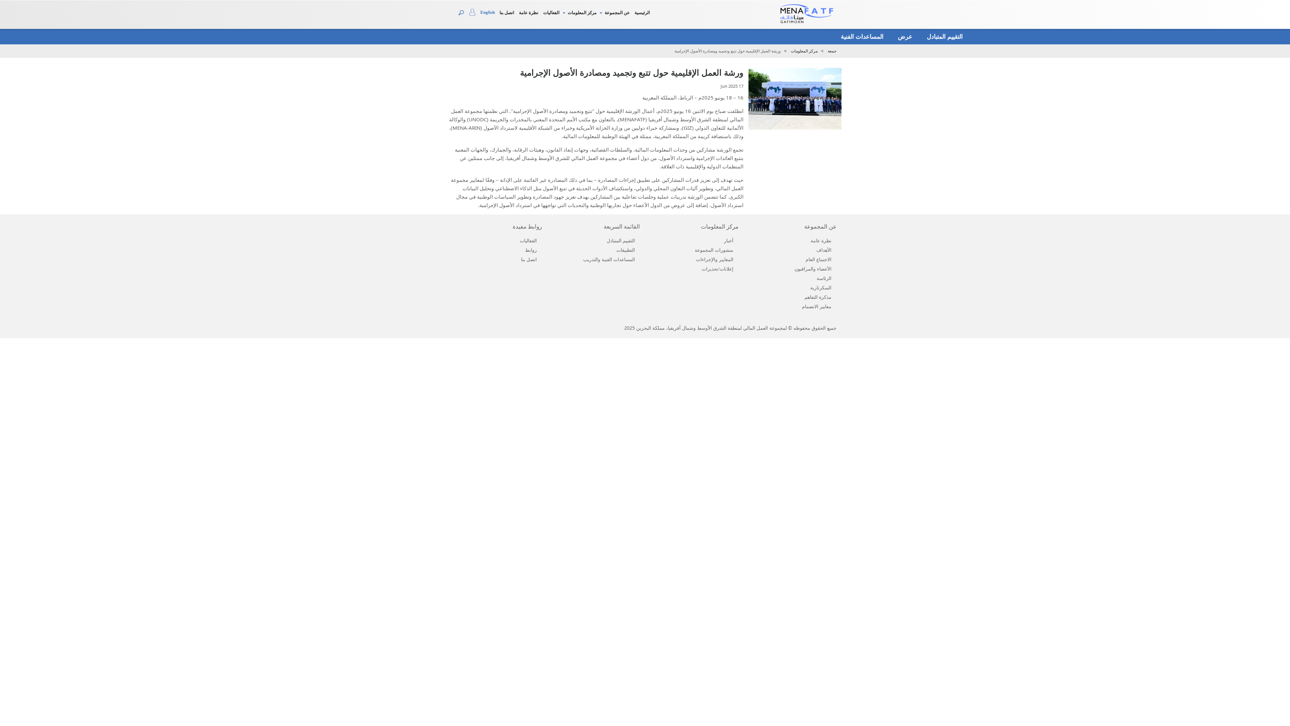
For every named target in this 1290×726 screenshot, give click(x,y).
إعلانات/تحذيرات (717, 269)
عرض (904, 36)
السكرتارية (820, 287)
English (487, 12)
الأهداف (823, 250)
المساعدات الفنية (861, 36)
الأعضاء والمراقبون (812, 269)
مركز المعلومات (582, 12)
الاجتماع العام (818, 259)
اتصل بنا (507, 12)
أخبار (728, 240)
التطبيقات (625, 250)
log (475, 13)
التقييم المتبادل (944, 36)
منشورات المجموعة (714, 250)
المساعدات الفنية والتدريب (609, 259)
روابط (531, 250)
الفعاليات (551, 12)
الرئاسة (824, 278)
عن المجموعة (617, 12)
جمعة (832, 51)
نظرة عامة (529, 12)
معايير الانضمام (816, 306)
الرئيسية (642, 12)
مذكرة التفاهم (818, 297)
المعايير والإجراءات (714, 259)
